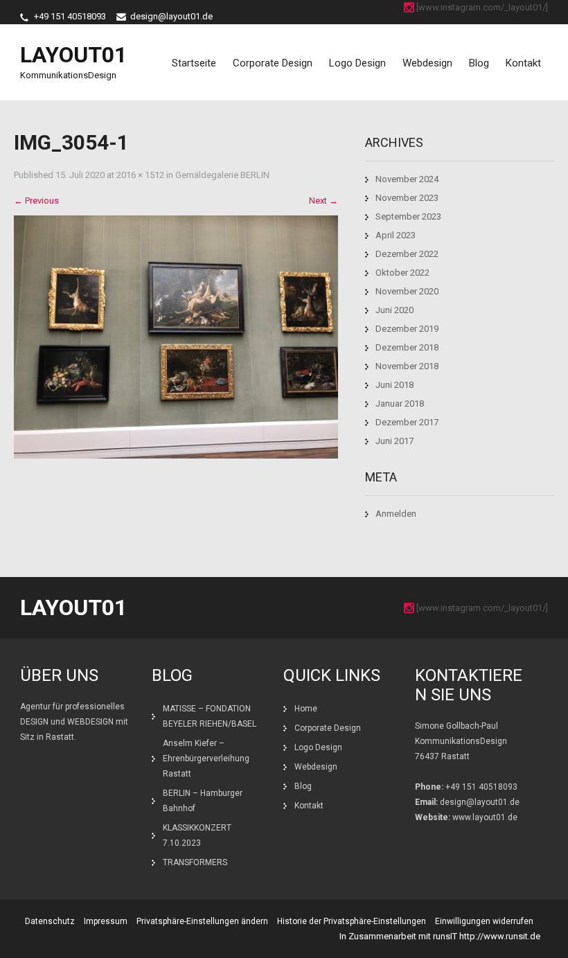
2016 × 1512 (140, 175)
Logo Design (357, 63)
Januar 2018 (399, 403)
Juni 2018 (394, 385)
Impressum (105, 921)
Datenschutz (50, 921)
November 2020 (406, 291)
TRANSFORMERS (196, 862)
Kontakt (523, 63)
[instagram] (409, 7)
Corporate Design (272, 63)
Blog (479, 63)
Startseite (194, 63)
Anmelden (395, 513)
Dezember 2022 (406, 254)
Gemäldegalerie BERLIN (222, 175)
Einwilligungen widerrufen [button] (484, 921)
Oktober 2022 (402, 272)
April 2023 (395, 235)
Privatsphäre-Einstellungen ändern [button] (202, 921)
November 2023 (406, 198)
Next (323, 200)
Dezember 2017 (406, 422)
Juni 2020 (394, 310)
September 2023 (408, 216)
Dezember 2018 (406, 347)
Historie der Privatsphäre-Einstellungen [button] (351, 921)
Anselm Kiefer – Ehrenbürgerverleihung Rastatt (206, 758)
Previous (36, 200)
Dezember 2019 (406, 328)
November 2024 (406, 179)
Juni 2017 (394, 441)
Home (305, 708)
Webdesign (427, 63)
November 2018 (406, 366)
